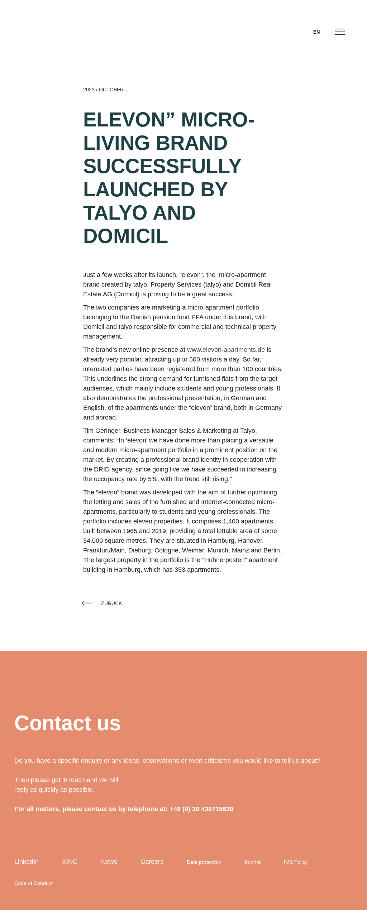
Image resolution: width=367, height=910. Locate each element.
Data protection (204, 862)
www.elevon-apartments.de (226, 349)
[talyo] (40, 30)
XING (70, 861)
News (109, 861)
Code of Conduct (33, 883)
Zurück (111, 603)
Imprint (253, 862)
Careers (151, 861)
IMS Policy (296, 862)
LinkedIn (26, 861)
